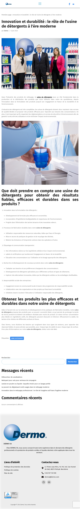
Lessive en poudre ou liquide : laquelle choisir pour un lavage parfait (26, 384)
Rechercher (6, 358)
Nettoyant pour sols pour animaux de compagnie (19, 380)
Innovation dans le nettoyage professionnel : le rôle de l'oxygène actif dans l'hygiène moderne (35, 390)
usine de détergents (17, 338)
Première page (6, 15)
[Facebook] (69, 3)
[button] (40, 4)
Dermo (6, 31)
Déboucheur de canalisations (12, 377)
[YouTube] (73, 3)
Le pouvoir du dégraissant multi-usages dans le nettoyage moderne (25, 387)
